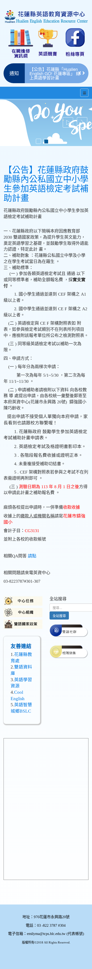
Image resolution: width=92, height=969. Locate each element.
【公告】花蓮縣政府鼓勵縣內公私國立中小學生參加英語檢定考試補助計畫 (46, 184)
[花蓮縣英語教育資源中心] (46, 12)
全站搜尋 (59, 615)
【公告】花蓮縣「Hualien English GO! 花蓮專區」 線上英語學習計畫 (54, 73)
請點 (32, 556)
